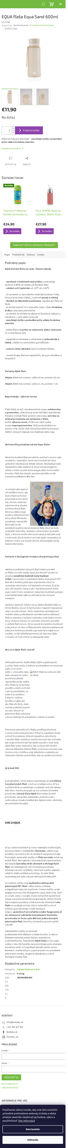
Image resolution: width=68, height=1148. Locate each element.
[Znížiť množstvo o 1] (13, 132)
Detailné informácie (11, 148)
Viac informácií (26, 1121)
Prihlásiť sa (11, 1077)
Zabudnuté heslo (10, 1087)
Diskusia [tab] (31, 254)
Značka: (10, 28)
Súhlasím (32, 1140)
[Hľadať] (43, 4)
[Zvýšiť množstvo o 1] (13, 128)
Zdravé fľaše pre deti (28, 969)
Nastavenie (33, 1129)
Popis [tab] (7, 254)
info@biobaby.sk (15, 1022)
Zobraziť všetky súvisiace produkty (34, 245)
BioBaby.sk (12, 1032)
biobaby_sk (12, 1037)
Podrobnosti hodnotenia (42, 25)
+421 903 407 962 (15, 1027)
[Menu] (60, 4)
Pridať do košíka (31, 130)
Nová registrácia (10, 1083)
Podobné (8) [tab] (18, 254)
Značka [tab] (40, 254)
